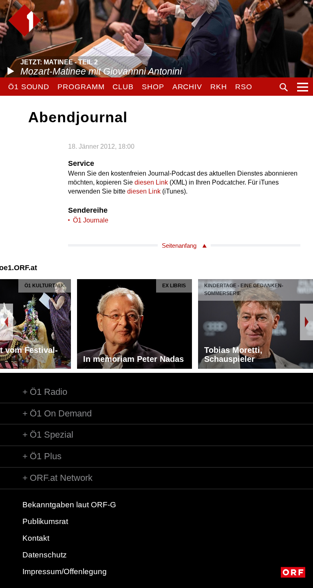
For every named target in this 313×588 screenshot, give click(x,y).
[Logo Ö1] (24, 20)
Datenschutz (44, 555)
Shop (153, 87)
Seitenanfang (179, 245)
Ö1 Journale (90, 220)
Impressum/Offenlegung (64, 571)
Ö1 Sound (28, 87)
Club (123, 87)
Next (306, 322)
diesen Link (151, 182)
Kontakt (35, 538)
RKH (218, 87)
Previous (6, 322)
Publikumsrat (45, 521)
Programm (80, 87)
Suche (284, 87)
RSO (243, 87)
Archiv (187, 87)
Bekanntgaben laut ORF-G (69, 504)
